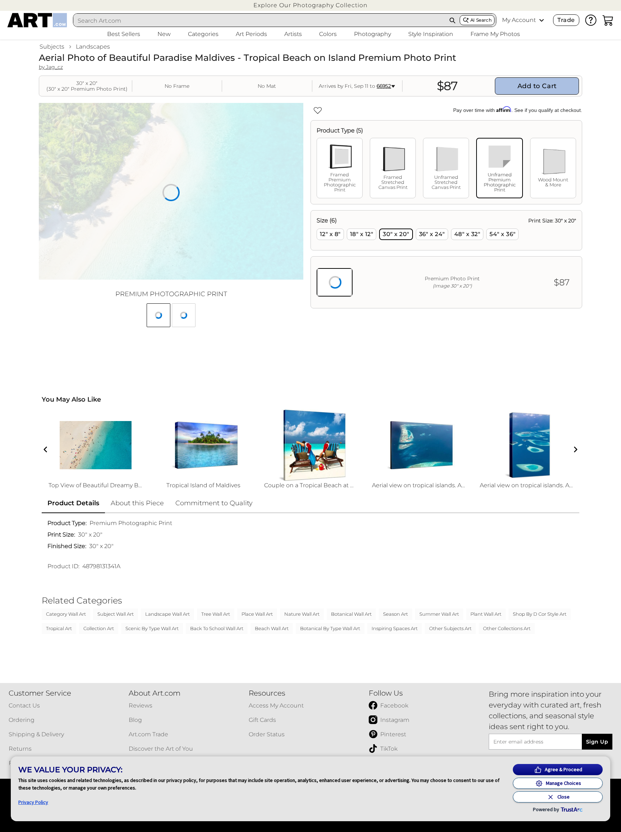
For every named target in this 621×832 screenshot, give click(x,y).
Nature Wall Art (301, 614)
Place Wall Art (257, 614)
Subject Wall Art (115, 614)
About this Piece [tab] (137, 503)
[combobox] (259, 20)
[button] (310, 5)
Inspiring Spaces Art (395, 628)
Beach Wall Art (272, 628)
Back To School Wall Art (216, 628)
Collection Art (98, 628)
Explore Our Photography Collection (310, 5)
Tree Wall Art (215, 614)
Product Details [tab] (73, 503)
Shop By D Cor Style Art (539, 614)
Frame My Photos (495, 34)
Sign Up (597, 741)
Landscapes (93, 46)
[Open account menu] (541, 20)
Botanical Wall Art (351, 614)
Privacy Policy (33, 802)
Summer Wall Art (439, 614)
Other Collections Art (506, 628)
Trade (566, 20)
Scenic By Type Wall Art (152, 628)
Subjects (52, 46)
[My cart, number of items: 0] (608, 20)
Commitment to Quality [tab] (214, 503)
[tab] (340, 168)
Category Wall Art (66, 614)
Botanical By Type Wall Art (330, 628)
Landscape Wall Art (167, 614)
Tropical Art (59, 628)
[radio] (330, 234)
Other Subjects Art (450, 628)
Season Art (395, 614)
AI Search (481, 20)
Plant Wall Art (485, 614)
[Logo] (37, 20)
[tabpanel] (446, 259)
